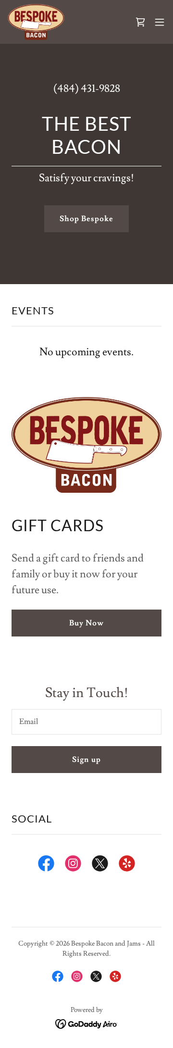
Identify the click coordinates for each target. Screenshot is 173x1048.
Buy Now (86, 623)
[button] (159, 22)
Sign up (86, 759)
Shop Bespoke (86, 219)
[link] (36, 22)
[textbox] (86, 722)
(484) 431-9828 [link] (86, 89)
